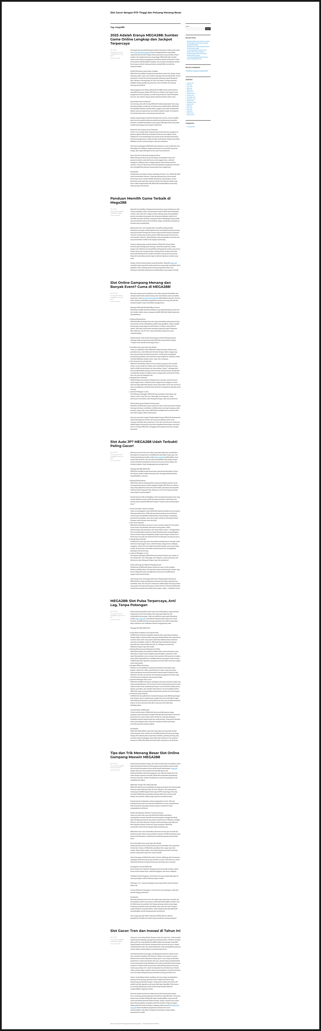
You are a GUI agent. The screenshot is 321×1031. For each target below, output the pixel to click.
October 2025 (190, 100)
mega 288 (173, 263)
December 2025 (191, 97)
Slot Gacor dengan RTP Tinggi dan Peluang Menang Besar (145, 12)
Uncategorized (191, 126)
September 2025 (191, 102)
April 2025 (189, 111)
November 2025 (191, 99)
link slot (120, 52)
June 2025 (189, 107)
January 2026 (190, 95)
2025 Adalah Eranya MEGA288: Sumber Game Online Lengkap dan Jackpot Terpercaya (144, 39)
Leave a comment (115, 58)
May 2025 (189, 109)
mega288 (113, 54)
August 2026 (190, 83)
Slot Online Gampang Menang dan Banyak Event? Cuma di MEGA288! (140, 285)
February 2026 (191, 93)
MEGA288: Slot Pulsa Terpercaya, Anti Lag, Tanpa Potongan (143, 603)
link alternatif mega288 (142, 52)
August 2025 (190, 104)
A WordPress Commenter (192, 71)
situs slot (118, 54)
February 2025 (191, 114)
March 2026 (190, 92)
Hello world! (204, 71)
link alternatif (114, 52)
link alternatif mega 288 (116, 939)
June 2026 (189, 86)
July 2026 (189, 85)
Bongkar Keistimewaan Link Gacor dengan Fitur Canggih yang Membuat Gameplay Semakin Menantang (198, 43)
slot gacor (118, 767)
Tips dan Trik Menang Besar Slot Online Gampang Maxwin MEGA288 (144, 755)
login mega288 (140, 618)
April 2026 (190, 90)
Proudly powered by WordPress (151, 1023)
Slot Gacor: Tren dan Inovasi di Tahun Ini (145, 931)
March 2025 (190, 113)
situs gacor (119, 615)
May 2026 (189, 88)
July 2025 (189, 106)
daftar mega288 (159, 457)
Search (187, 26)
